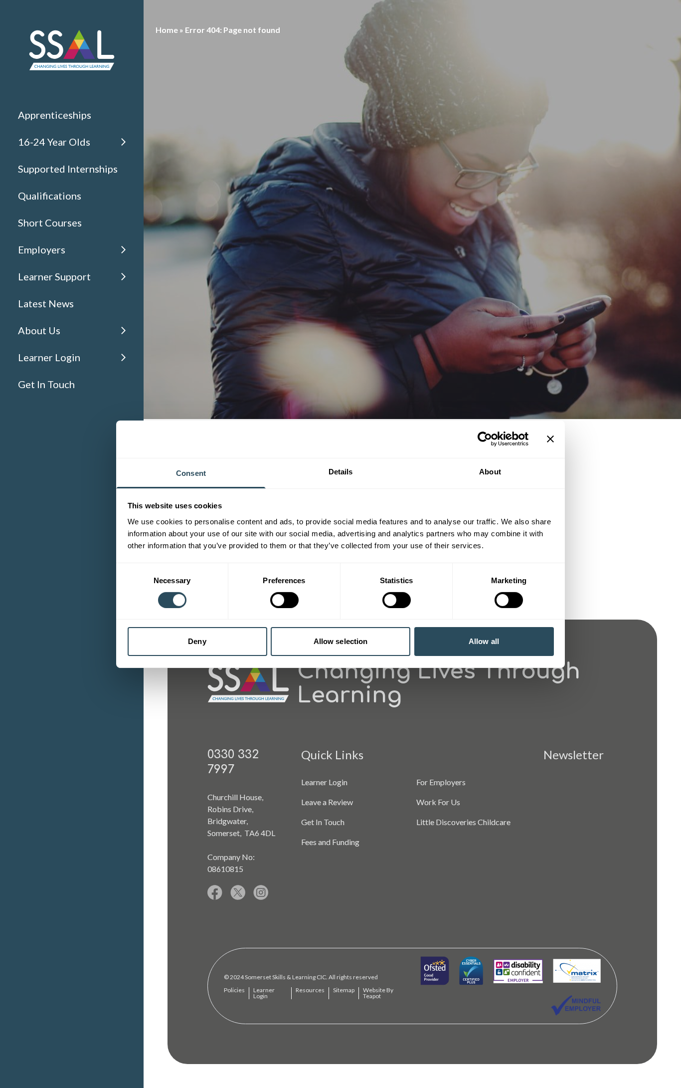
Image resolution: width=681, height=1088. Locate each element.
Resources (310, 990)
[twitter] (237, 892)
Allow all (484, 641)
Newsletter (573, 754)
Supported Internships (68, 169)
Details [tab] (341, 471)
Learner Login (49, 357)
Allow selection (341, 641)
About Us (39, 330)
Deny (197, 641)
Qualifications (49, 196)
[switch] (284, 600)
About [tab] (490, 471)
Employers (41, 249)
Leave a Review (327, 802)
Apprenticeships (54, 115)
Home (167, 29)
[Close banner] (550, 438)
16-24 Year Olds (54, 142)
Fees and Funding (330, 842)
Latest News (46, 303)
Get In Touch (46, 384)
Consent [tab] (191, 472)
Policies (234, 990)
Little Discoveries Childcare (463, 822)
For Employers (441, 782)
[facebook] (214, 892)
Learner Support (54, 276)
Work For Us (438, 802)
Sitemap (343, 990)
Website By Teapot (378, 993)
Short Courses (50, 222)
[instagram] (261, 892)
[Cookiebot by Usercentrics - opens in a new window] (484, 439)
